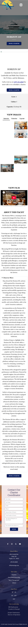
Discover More (8, 278)
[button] (21, 5)
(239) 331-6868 (19, 82)
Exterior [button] (14, 118)
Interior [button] (6, 118)
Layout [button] (22, 118)
